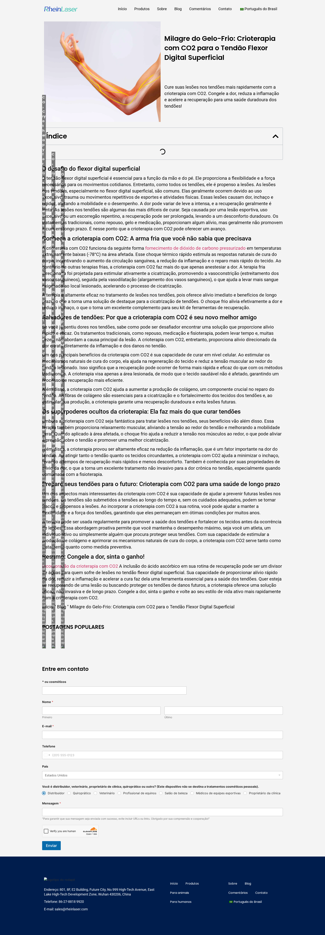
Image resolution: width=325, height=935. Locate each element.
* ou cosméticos (54, 682)
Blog (178, 9)
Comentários (200, 9)
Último (168, 717)
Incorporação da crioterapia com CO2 (80, 566)
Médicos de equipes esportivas (218, 793)
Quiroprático (82, 793)
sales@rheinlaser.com (71, 909)
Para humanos (180, 902)
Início (122, 9)
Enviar (51, 845)
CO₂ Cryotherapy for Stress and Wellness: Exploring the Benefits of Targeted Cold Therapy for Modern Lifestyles (44, 280)
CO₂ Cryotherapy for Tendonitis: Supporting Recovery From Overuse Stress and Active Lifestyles (53, 308)
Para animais (179, 893)
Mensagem (51, 803)
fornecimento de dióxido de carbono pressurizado (195, 248)
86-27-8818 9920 (71, 902)
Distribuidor (56, 793)
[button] (275, 136)
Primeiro (47, 717)
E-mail (48, 726)
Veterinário (107, 793)
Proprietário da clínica (264, 793)
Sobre (162, 9)
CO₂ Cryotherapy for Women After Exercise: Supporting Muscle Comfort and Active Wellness (63, 314)
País (45, 766)
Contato (225, 9)
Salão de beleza (176, 793)
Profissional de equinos (139, 793)
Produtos (142, 9)
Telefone (48, 746)
